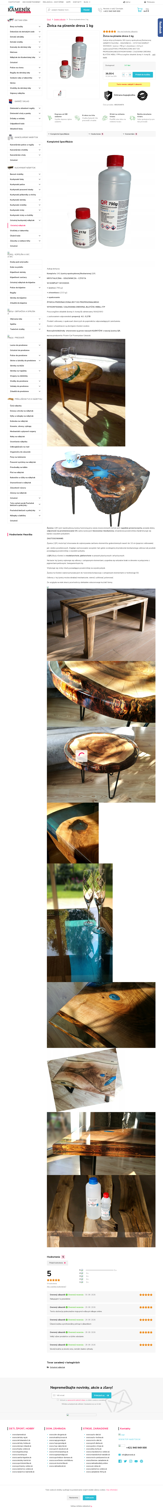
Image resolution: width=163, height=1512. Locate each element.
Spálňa (13, 324)
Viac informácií (111, 1490)
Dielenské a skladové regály (22, 108)
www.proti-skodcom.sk (58, 1449)
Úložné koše (15, 236)
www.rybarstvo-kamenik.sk (23, 1472)
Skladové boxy (16, 129)
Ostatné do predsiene (19, 350)
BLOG (86, 2)
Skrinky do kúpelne (18, 298)
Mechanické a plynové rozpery (23, 431)
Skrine (13, 83)
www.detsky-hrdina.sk (21, 1443)
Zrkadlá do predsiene (19, 391)
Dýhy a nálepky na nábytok (21, 416)
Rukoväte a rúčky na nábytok (22, 477)
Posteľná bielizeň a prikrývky (22, 510)
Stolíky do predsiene (19, 381)
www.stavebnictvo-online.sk (98, 1452)
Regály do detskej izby (20, 73)
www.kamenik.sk (19, 1434)
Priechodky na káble (18, 467)
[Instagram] (132, 1462)
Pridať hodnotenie (56, 1263)
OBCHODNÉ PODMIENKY (31, 2)
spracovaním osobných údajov (76, 1400)
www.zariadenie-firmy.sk (96, 1472)
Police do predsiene (18, 355)
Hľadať (86, 10)
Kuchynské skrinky (18, 200)
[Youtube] (137, 1462)
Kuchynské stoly (17, 210)
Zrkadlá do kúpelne (18, 303)
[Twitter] (126, 1462)
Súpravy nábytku (17, 93)
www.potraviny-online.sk (22, 1466)
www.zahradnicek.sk (57, 1466)
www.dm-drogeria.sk (57, 1434)
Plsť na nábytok (17, 472)
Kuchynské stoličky (18, 205)
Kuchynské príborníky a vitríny (23, 195)
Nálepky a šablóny (18, 515)
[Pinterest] (141, 1462)
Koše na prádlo (16, 267)
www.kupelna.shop (20, 1452)
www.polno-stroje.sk (94, 1446)
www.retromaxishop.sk (58, 1452)
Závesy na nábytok (18, 493)
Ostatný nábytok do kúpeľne (22, 282)
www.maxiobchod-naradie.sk (98, 1454)
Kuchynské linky (17, 179)
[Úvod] (26, 10)
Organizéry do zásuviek (20, 452)
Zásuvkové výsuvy (18, 488)
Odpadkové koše (17, 123)
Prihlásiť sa (99, 1395)
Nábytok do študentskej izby (22, 57)
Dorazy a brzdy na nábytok (21, 411)
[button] (62, 1470)
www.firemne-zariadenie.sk (97, 1460)
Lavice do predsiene (18, 345)
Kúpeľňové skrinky (18, 272)
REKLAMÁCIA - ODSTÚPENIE (53, 2)
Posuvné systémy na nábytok (23, 462)
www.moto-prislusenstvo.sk (97, 1457)
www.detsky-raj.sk (19, 1437)
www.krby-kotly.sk (93, 1449)
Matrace (13, 52)
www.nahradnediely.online (97, 1463)
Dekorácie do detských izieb (22, 32)
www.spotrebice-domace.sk (60, 1457)
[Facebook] (121, 1462)
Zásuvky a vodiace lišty (20, 241)
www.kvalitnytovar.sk (58, 1437)
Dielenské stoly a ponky (20, 113)
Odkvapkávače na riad (19, 447)
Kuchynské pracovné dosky (21, 189)
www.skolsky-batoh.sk (21, 1460)
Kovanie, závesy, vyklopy (20, 426)
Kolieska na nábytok (19, 421)
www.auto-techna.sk (94, 1437)
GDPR (68, 2)
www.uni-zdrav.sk (93, 1466)
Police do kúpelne (17, 287)
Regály (13, 293)
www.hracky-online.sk (21, 1449)
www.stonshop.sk (19, 1454)
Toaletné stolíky (17, 329)
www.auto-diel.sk (93, 1434)
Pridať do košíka (142, 74)
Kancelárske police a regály (22, 145)
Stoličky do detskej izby (20, 88)
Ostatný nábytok (17, 225)
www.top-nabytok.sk (58, 1446)
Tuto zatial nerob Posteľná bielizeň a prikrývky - (22, 504)
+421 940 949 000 (111, 11)
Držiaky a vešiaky (17, 118)
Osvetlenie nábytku (18, 441)
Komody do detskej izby (20, 47)
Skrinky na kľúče (17, 366)
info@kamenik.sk (128, 1455)
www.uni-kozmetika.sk (58, 1463)
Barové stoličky (16, 174)
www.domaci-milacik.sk (21, 1446)
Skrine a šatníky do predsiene (23, 360)
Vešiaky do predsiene (19, 386)
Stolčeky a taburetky (19, 230)
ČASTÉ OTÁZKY (14, 2)
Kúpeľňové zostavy (18, 277)
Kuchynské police (17, 184)
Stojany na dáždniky (19, 376)
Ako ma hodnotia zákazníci (127, 31)
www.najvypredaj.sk (57, 1440)
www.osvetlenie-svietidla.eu (61, 1460)
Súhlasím (89, 1497)
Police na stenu (17, 67)
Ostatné (14, 62)
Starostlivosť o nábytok (20, 483)
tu (91, 1506)
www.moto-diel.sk (93, 1440)
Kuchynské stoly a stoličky (21, 215)
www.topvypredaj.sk (57, 1443)
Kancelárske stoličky (19, 150)
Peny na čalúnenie (18, 457)
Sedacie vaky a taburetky (21, 78)
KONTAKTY (77, 2)
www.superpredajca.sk (58, 1454)
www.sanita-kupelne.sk (21, 1457)
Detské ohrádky (17, 37)
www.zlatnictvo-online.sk (22, 1469)
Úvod (49, 19)
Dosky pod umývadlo (19, 262)
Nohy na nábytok (17, 436)
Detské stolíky (16, 42)
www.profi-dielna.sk (94, 1443)
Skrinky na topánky (18, 371)
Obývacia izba (16, 319)
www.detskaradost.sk (21, 1440)
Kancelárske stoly (18, 155)
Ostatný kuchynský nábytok (22, 220)
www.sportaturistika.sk (21, 1463)
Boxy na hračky (16, 26)
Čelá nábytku (16, 406)
